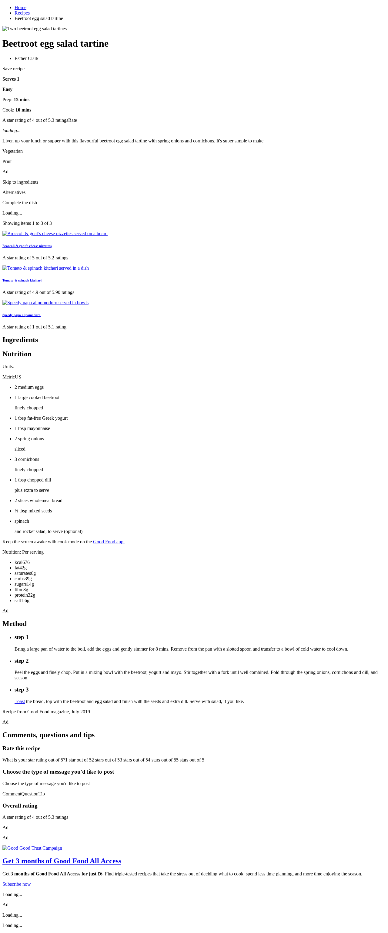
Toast (20, 701)
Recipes (22, 12)
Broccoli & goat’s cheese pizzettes (27, 246)
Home (20, 7)
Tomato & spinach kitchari (22, 280)
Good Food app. (109, 541)
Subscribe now (16, 884)
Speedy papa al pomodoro (21, 315)
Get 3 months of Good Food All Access (61, 861)
